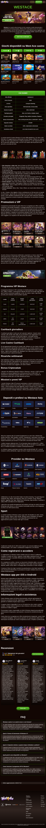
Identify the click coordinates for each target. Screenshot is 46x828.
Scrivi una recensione (37, 654)
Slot (39, 50)
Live (16, 50)
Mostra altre (23, 708)
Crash (27, 50)
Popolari (5, 50)
